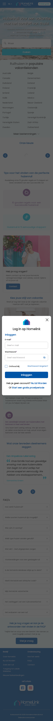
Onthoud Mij (14, 366)
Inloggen (26, 375)
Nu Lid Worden (39, 383)
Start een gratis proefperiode (28, 387)
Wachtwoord (11, 352)
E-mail (8, 339)
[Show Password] (44, 357)
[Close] (47, 319)
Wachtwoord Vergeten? (37, 366)
